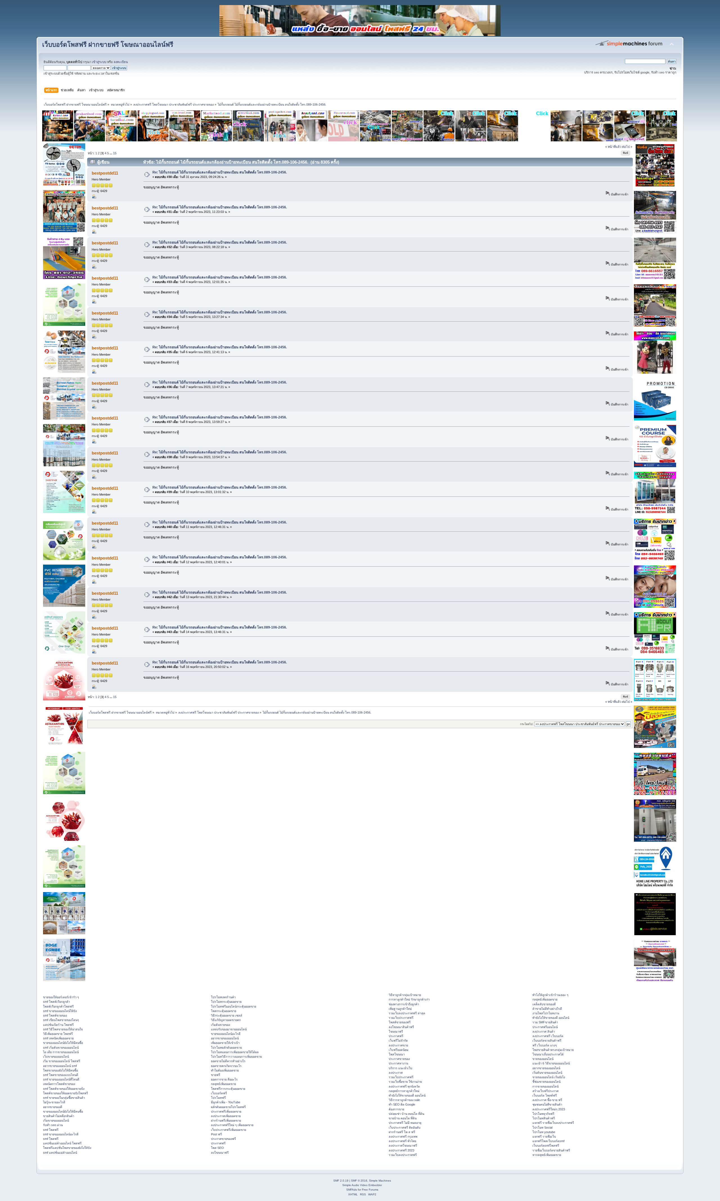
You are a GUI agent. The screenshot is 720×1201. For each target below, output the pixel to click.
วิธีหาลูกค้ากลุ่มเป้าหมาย (405, 995)
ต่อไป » (627, 146)
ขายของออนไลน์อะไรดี (225, 1033)
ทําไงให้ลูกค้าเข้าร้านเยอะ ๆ (550, 995)
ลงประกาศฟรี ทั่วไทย (402, 1141)
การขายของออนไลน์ (545, 1086)
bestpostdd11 (105, 173)
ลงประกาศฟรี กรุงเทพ (403, 1136)
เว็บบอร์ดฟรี (219, 1093)
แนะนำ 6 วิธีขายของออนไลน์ (551, 1063)
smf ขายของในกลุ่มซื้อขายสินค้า (64, 1097)
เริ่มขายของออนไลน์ (56, 1120)
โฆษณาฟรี (396, 1031)
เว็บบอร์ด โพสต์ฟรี (544, 1095)
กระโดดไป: (526, 724)
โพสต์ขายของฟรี (400, 1022)
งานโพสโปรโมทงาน (545, 1013)
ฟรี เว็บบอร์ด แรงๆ (544, 1045)
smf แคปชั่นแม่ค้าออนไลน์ (60, 1152)
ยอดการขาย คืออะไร (224, 1079)
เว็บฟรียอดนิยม (398, 1049)
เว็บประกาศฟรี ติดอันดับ (404, 1127)
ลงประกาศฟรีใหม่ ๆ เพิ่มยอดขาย (232, 1125)
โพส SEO (217, 1147)
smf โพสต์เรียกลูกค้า (56, 1001)
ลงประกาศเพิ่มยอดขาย (226, 1116)
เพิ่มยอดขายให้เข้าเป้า (225, 1042)
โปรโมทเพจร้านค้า (223, 997)
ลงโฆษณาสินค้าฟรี (401, 1027)
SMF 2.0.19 (340, 1180)
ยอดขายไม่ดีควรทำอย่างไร (228, 1061)
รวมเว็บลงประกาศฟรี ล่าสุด (407, 1013)
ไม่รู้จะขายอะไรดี (54, 1102)
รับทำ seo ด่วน (53, 1125)
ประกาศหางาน (398, 1063)
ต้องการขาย (396, 1109)
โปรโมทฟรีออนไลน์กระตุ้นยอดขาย (233, 1006)
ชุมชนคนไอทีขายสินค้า (547, 1104)
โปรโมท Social (542, 1127)
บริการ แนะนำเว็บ (400, 1068)
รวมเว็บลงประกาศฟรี (403, 1155)
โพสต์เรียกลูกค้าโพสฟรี (58, 1006)
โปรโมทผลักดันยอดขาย (226, 1047)
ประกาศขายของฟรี (223, 1138)
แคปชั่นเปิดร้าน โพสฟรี (58, 1024)
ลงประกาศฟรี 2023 (401, 1150)
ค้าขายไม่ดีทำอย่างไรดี (547, 1008)
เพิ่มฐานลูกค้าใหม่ (400, 1008)
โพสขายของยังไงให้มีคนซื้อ (60, 1070)
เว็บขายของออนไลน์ (56, 1056)
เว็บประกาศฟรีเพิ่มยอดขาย (228, 1129)
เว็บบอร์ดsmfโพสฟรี (545, 1145)
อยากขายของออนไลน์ (225, 1038)
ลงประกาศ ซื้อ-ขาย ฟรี (547, 1100)
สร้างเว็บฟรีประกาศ (545, 1091)
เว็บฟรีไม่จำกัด (398, 1040)
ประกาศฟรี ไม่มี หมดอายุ (405, 1122)
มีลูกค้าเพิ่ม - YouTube (225, 1102)
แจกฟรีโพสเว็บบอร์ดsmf (548, 1141)
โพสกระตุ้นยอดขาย (223, 1011)
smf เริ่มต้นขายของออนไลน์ (61, 1047)
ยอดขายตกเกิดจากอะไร (226, 1066)
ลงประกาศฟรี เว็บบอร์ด (547, 1036)
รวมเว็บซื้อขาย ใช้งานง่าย (405, 1081)
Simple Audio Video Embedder (362, 1185)
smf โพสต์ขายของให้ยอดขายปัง (63, 1088)
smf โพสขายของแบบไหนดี (60, 1075)
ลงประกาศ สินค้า (543, 1031)
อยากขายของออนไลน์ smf (60, 1066)
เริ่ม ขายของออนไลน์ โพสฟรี (61, 1061)
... (111, 153)
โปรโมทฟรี (218, 1097)
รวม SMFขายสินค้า (545, 1022)
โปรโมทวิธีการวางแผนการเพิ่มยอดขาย (236, 1056)
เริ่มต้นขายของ (220, 1024)
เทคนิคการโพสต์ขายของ (59, 1084)
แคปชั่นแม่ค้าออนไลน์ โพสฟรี (62, 1143)
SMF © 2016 (359, 1180)
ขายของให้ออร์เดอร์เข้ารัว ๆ (61, 997)
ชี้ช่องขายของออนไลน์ (546, 1081)
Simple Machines (380, 1180)
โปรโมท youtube (543, 1132)
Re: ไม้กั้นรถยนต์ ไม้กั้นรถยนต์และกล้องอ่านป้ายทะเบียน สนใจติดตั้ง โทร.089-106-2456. (219, 172)
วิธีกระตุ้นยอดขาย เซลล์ (226, 1015)
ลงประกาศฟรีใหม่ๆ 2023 (548, 1109)
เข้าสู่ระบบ (99, 62)
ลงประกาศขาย (398, 1045)
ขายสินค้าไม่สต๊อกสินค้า (58, 1116)
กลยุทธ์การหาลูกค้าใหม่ (404, 1091)
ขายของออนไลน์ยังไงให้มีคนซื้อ (63, 1042)
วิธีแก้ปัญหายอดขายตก (226, 1020)
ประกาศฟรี (218, 1143)
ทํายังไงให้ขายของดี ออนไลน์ (407, 1095)
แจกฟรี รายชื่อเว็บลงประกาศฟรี (553, 1122)
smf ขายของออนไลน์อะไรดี (60, 1134)
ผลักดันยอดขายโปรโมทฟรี (228, 1107)
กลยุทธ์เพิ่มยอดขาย (223, 1084)
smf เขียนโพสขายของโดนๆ (61, 1020)
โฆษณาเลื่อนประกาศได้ (548, 1054)
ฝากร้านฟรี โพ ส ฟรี (402, 1132)
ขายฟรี (215, 1075)
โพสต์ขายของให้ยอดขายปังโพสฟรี (65, 1093)
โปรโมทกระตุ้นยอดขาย (226, 1001)
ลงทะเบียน (121, 62)
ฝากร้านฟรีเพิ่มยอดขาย (226, 1120)
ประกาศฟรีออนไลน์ (545, 1027)
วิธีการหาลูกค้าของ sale (404, 1100)
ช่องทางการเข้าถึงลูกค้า (404, 1004)
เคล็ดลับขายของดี (544, 1004)
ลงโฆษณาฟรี (220, 1152)
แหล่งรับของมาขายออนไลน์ (229, 1029)
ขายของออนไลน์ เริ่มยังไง (548, 1077)
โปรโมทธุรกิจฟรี (543, 1113)
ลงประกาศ (396, 1072)
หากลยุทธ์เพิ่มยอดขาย (546, 1155)
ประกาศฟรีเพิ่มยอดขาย (226, 1111)
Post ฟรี (216, 1134)
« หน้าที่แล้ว (613, 146)
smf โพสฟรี (50, 1129)
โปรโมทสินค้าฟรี (543, 1118)
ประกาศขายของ (399, 1058)
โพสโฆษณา (397, 1054)
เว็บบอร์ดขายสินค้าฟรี (546, 1040)
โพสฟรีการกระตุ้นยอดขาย (228, 1088)
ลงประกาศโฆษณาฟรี (403, 1145)
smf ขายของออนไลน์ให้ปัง (60, 1011)
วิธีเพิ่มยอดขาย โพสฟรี (58, 1033)
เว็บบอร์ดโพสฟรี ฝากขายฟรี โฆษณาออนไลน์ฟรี (107, 44)
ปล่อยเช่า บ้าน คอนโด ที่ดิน (406, 1113)
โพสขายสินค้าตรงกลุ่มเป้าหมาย (553, 1049)
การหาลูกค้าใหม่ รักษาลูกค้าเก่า (409, 999)
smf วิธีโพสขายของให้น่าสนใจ (63, 1029)
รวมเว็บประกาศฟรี (401, 1017)
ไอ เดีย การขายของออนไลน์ (61, 1052)
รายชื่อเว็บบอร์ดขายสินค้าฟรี (551, 1150)
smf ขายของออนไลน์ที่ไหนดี (61, 1079)
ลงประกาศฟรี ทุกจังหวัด (404, 1086)
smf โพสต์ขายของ (55, 1015)
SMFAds (351, 1189)
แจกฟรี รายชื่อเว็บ (544, 1136)
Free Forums (370, 1189)
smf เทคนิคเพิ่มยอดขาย (58, 1038)
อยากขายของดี (52, 1107)
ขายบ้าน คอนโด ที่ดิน (403, 1118)
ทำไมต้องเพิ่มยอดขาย (225, 1070)
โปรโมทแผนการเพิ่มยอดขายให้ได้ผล (235, 1052)
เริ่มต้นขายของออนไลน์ (547, 1072)
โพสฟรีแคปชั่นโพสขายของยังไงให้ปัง (67, 1147)
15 (114, 153)
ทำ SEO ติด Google (402, 1104)
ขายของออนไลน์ (543, 1058)
